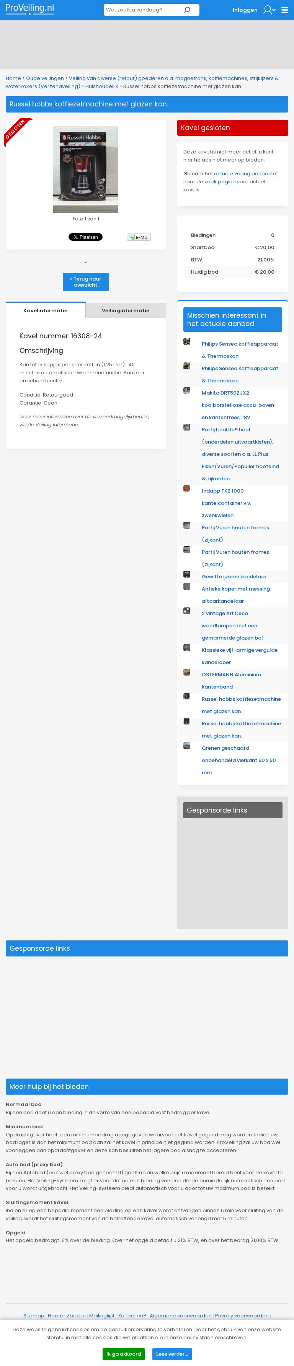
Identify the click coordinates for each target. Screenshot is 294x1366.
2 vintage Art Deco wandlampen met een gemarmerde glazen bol (232, 625)
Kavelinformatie (45, 310)
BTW (196, 259)
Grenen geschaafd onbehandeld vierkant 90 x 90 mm (239, 760)
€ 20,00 (264, 247)
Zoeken (76, 1315)
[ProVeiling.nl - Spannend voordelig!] (30, 9)
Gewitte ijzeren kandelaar (234, 576)
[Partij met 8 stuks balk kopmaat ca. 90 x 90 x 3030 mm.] (186, 747)
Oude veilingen (45, 78)
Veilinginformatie (125, 310)
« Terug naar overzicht (85, 282)
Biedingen (203, 235)
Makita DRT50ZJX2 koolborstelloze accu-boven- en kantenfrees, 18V (239, 405)
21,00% (265, 259)
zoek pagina (220, 181)
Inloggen (245, 10)
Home (13, 78)
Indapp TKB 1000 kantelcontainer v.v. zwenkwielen (226, 503)
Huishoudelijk (101, 86)
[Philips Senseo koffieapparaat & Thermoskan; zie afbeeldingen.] (186, 343)
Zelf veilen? (132, 1315)
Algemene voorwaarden (181, 1315)
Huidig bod (204, 272)
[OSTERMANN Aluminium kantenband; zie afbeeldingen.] (186, 673)
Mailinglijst (101, 1315)
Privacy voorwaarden (242, 1315)
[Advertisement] (147, 43)
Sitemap (33, 1315)
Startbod (202, 247)
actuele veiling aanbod (243, 173)
